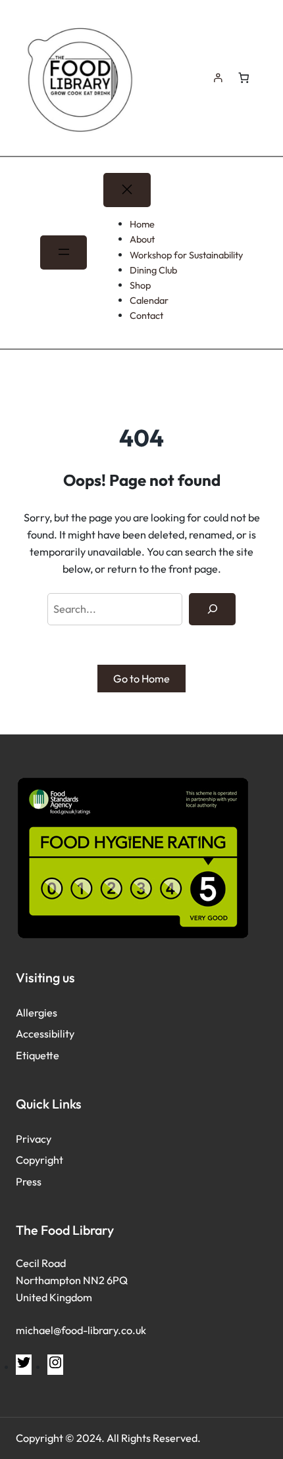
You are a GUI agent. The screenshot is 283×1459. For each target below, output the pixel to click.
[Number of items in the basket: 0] (243, 77)
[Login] (218, 77)
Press (28, 1181)
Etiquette (37, 1055)
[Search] (212, 609)
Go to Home (141, 678)
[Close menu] (126, 190)
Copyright (39, 1159)
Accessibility (45, 1033)
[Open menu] (63, 252)
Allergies (36, 1012)
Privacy (33, 1138)
